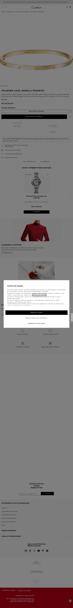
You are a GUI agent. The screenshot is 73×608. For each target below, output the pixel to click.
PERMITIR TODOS (36, 312)
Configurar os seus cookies (36, 323)
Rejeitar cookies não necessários (36, 318)
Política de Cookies (39, 295)
